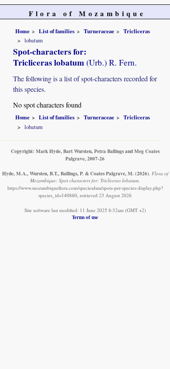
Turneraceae (99, 31)
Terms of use (85, 217)
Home (22, 31)
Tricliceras (136, 31)
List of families (57, 31)
